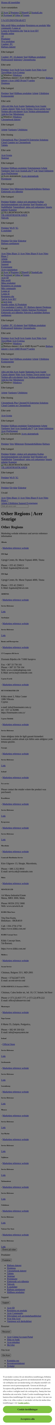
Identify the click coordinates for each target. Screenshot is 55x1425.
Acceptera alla (27, 1419)
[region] (27, 1396)
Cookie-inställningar (27, 1409)
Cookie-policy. (24, 1403)
